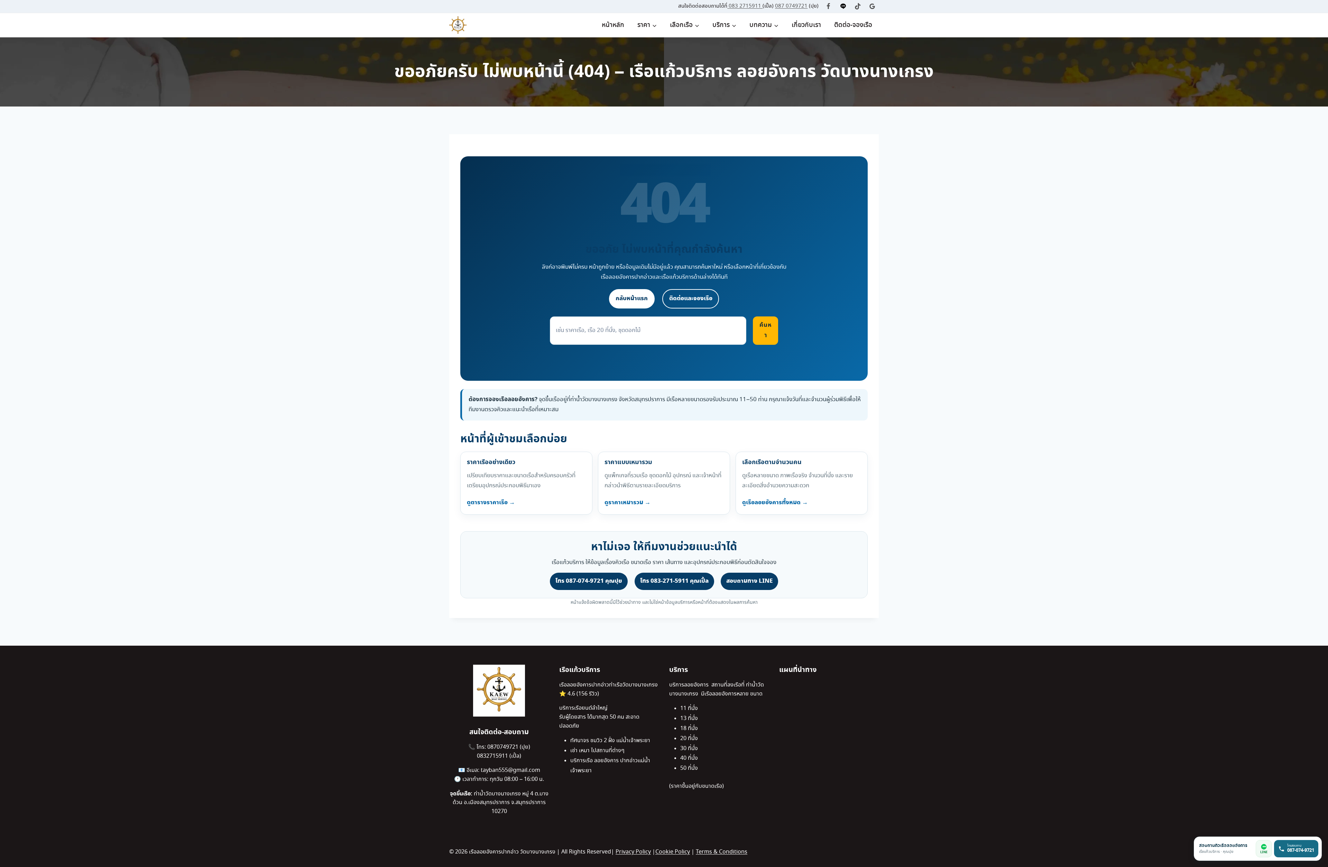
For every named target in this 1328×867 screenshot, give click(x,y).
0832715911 (493, 756)
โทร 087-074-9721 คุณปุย (588, 581)
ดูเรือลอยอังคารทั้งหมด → (775, 502)
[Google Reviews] (872, 6)
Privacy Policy (633, 852)
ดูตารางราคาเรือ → (491, 502)
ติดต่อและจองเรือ (690, 298)
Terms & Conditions (721, 852)
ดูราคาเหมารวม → (628, 502)
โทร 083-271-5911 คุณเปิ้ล (674, 581)
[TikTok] (857, 6)
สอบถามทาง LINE (749, 581)
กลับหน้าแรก (632, 298)
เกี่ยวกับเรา (806, 25)
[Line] (843, 6)
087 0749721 (791, 6)
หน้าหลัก (613, 25)
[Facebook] (828, 6)
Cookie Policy (672, 852)
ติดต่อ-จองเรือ (853, 25)
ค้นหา (765, 330)
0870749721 (503, 747)
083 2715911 (746, 6)
